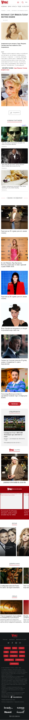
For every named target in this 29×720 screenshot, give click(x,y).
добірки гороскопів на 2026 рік (14, 482)
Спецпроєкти (14, 411)
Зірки (14, 648)
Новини (7, 648)
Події (6, 652)
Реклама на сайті (21, 639)
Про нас (5, 639)
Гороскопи (19, 659)
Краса (21, 648)
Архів (8, 10)
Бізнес (22, 655)
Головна (3, 10)
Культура (14, 652)
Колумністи (14, 663)
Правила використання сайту (8, 699)
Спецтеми (14, 655)
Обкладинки (9, 659)
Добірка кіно (14, 563)
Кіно (6, 655)
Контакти (12, 639)
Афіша (14, 596)
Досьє (14, 523)
